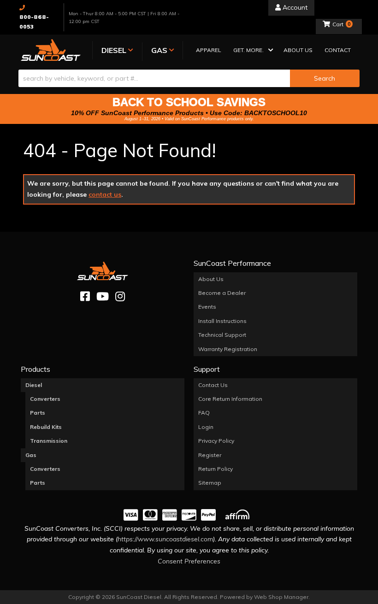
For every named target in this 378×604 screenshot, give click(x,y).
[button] (252, 51)
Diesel (33, 384)
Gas (30, 455)
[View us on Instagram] (120, 296)
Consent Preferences (189, 561)
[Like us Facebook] (85, 296)
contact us (105, 194)
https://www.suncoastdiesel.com (165, 539)
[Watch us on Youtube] (102, 296)
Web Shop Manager (281, 596)
